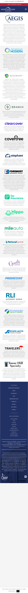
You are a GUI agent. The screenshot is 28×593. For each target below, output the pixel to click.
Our (14, 393)
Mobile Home (14, 388)
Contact (14, 401)
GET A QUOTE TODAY (14, 4)
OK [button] (18, 591)
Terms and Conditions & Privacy (14, 446)
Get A (14, 407)
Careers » (14, 404)
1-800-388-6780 (17, 443)
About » (14, 390)
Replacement (14, 398)
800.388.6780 (20, 1)
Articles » (14, 409)
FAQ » (14, 396)
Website (14, 447)
